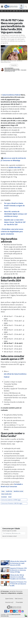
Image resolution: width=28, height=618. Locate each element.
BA (17, 10)
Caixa (2, 491)
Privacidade (19, 602)
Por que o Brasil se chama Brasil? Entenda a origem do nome (14, 205)
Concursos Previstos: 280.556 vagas (11, 503)
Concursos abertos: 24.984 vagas (11, 500)
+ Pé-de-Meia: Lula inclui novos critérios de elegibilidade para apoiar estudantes (12, 231)
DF (22, 10)
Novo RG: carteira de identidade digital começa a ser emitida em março (15, 213)
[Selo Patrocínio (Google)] (21, 6)
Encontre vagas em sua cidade (9, 530)
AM (14, 10)
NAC (2, 10)
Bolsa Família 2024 (6, 494)
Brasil (9, 497)
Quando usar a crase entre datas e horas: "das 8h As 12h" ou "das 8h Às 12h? (15, 222)
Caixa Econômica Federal (11, 95)
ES (25, 10)
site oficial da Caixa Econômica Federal (15, 375)
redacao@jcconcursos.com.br (12, 69)
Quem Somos (9, 598)
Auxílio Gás (9, 491)
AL (8, 10)
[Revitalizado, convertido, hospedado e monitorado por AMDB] (26, 615)
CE (19, 10)
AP (11, 10)
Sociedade (4, 497)
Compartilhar (14, 65)
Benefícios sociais (18, 491)
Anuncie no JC (9, 602)
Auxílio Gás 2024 (15, 167)
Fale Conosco (19, 598)
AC (5, 10)
